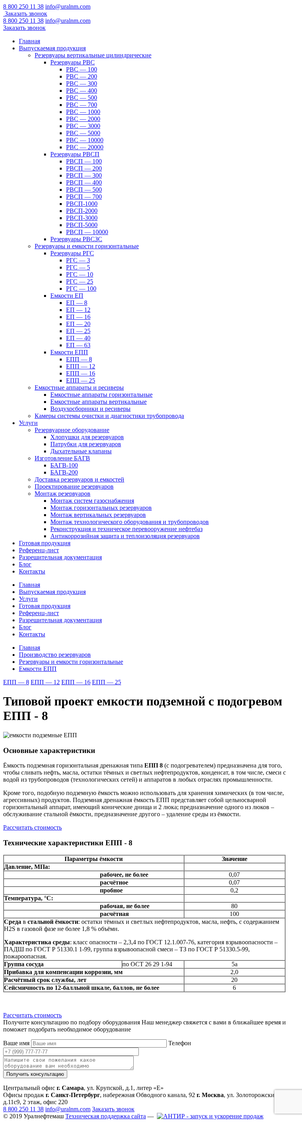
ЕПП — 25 (80, 380)
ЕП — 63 (78, 345)
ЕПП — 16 (80, 373)
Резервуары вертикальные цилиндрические (93, 55)
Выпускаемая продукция (52, 48)
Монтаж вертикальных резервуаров (98, 514)
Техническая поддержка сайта (105, 1116)
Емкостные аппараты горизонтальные (101, 394)
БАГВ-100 (64, 465)
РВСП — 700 (84, 196)
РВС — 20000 (84, 147)
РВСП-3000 (82, 217)
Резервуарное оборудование (72, 430)
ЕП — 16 (78, 316)
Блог (25, 564)
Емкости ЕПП (69, 352)
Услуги (28, 423)
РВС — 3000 (83, 126)
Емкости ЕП (66, 295)
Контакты (32, 571)
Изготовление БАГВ (62, 458)
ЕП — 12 (78, 309)
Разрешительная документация (60, 557)
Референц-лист (39, 550)
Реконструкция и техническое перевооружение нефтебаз (126, 529)
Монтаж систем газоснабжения (92, 500)
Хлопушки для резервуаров (87, 437)
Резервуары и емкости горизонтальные (87, 246)
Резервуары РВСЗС (76, 239)
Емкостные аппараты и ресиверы (79, 387)
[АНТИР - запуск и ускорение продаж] (210, 1116)
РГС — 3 (78, 260)
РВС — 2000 (83, 118)
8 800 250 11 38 (23, 6)
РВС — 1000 (83, 111)
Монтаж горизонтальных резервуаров (101, 507)
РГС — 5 (78, 267)
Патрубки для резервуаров (85, 444)
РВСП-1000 (82, 203)
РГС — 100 (81, 288)
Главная (29, 41)
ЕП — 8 (76, 302)
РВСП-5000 (82, 225)
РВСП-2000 (82, 210)
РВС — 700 (81, 104)
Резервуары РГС (72, 253)
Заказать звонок (26, 13)
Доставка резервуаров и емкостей (79, 479)
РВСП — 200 (84, 168)
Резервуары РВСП (74, 154)
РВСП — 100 (84, 161)
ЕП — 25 (78, 331)
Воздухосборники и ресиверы (90, 408)
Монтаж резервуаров (62, 493)
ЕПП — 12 (80, 366)
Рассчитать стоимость (32, 827)
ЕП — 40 (78, 338)
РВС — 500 (81, 97)
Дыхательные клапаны (81, 451)
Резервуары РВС (72, 62)
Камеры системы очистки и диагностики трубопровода (109, 415)
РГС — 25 (79, 281)
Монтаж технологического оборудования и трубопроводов (129, 521)
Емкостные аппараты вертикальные (98, 401)
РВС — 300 (81, 83)
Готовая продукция (44, 543)
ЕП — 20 (78, 324)
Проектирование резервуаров (74, 486)
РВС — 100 (81, 69)
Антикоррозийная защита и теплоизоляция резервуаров (125, 536)
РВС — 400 (81, 90)
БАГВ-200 (64, 472)
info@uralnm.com (67, 6)
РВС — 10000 (84, 140)
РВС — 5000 (83, 133)
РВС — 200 (81, 76)
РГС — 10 (79, 274)
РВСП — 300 (84, 175)
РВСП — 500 (84, 189)
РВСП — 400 (84, 182)
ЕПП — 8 (79, 359)
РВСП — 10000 (87, 232)
